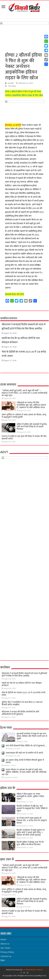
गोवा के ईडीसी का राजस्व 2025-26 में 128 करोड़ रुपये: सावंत (24, 694)
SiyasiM (11, 83)
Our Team (5, 948)
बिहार (3, 960)
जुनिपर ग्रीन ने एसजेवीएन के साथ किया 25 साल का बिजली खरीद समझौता (22, 703)
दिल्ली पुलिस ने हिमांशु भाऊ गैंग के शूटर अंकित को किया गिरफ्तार (30, 843)
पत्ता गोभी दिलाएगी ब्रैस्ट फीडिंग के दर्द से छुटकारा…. (26, 746)
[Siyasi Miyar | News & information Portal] (24, 7)
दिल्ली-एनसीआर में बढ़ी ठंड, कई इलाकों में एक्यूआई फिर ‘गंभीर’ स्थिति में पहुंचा (32, 808)
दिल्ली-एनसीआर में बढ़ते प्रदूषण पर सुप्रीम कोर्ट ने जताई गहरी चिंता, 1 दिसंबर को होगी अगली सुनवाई (31, 832)
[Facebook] (21, 972)
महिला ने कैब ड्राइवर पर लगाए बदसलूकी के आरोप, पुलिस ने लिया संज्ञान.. (30, 796)
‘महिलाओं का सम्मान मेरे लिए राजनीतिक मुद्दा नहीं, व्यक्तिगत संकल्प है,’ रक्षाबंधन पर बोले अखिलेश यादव (31, 405)
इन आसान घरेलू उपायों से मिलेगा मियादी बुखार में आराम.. (25, 761)
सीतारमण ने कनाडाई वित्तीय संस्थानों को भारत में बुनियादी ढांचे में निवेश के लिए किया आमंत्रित (23, 326)
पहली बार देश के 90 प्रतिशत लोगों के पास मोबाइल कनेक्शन (22, 684)
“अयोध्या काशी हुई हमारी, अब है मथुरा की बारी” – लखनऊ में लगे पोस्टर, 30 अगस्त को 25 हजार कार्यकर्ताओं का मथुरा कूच (24, 393)
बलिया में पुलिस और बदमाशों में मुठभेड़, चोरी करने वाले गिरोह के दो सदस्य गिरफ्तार (32, 426)
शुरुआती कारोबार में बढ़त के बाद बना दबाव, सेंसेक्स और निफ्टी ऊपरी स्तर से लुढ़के (32, 736)
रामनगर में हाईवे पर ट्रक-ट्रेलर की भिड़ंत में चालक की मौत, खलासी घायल (24, 437)
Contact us (6, 956)
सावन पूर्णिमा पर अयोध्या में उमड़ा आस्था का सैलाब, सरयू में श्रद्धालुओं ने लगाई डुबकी (24, 416)
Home (3, 939)
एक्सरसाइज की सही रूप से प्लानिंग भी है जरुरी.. (25, 753)
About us (5, 944)
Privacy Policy (7, 952)
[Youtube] (27, 972)
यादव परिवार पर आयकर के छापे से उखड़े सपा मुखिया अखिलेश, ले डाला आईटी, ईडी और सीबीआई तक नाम (24, 772)
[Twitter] (24, 972)
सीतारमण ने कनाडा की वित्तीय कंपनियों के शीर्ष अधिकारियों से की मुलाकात (20, 713)
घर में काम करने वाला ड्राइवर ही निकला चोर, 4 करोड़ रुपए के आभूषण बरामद (32, 820)
